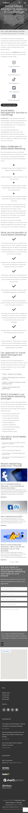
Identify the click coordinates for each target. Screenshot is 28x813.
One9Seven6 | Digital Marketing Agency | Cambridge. (15, 801)
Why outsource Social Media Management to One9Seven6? (14, 457)
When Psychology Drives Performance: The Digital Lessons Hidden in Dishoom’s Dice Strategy (13, 735)
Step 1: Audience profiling (12, 374)
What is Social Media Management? (12, 450)
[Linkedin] (8, 710)
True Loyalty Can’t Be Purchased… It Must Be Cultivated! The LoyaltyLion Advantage (13, 725)
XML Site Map (5, 699)
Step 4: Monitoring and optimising (11, 388)
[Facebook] (4, 710)
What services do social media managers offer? (13, 447)
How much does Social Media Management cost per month (13, 454)
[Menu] (25, 3)
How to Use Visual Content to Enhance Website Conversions (12, 744)
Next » (17, 562)
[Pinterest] (17, 710)
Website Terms (6, 693)
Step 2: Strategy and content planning (13, 378)
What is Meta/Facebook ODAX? (11, 516)
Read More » (4, 497)
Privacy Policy (5, 695)
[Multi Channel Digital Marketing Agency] (6, 3)
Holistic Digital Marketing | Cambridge (14, 31)
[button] (14, 374)
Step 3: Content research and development (13, 383)
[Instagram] (12, 710)
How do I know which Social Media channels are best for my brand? (13, 443)
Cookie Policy (5, 697)
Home (2, 31)
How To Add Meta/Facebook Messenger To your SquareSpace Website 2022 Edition (12, 486)
